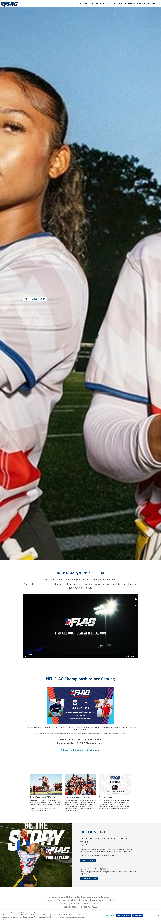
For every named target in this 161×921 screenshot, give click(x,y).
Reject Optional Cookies (123, 915)
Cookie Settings (109, 915)
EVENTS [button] (140, 4)
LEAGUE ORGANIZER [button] (125, 4)
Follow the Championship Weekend (80, 750)
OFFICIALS (152, 4)
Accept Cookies (137, 915)
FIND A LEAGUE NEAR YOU (35, 299)
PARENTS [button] (99, 4)
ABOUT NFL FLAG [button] (84, 4)
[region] (80, 915)
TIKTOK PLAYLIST (89, 878)
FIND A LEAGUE (88, 860)
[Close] (158, 915)
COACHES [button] (110, 4)
